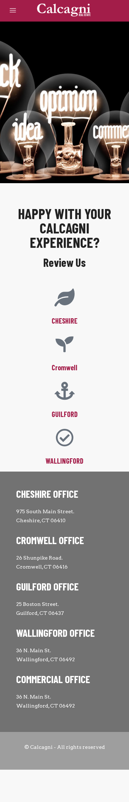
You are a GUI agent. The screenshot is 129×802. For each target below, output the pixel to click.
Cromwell (64, 367)
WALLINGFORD (64, 460)
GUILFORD (65, 414)
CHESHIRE (64, 320)
